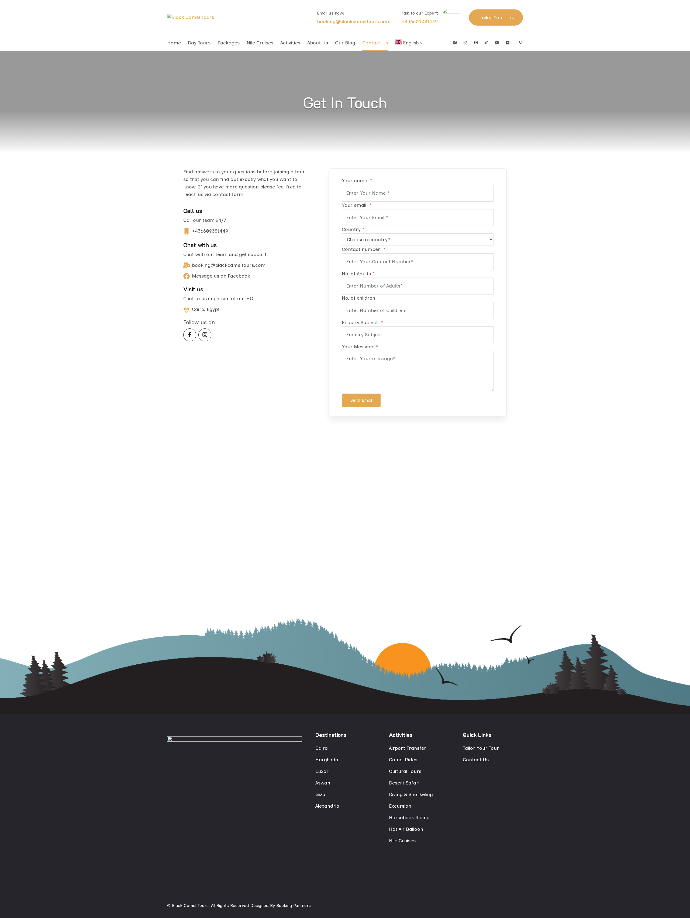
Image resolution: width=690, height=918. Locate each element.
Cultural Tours (405, 771)
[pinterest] (476, 43)
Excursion (400, 806)
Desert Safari (404, 783)
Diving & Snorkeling (411, 794)
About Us (317, 43)
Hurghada (326, 760)
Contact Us (375, 43)
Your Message (360, 347)
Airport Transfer (407, 748)
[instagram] (465, 43)
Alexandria (327, 806)
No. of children (358, 298)
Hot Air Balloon (406, 829)
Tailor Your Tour (481, 748)
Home (174, 43)
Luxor (322, 771)
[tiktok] (486, 43)
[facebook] (455, 43)
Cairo (321, 748)
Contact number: (363, 249)
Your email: (357, 205)
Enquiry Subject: (362, 322)
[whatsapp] (497, 43)
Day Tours (199, 43)
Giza (320, 794)
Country (353, 229)
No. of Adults (358, 274)
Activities (290, 43)
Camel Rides (403, 760)
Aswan (322, 783)
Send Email (361, 400)
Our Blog (345, 43)
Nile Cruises (260, 43)
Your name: (357, 181)
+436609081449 (420, 21)
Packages (229, 43)
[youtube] (507, 43)
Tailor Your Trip (497, 17)
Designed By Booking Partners (280, 905)
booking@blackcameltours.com (354, 21)
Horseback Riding (409, 818)
